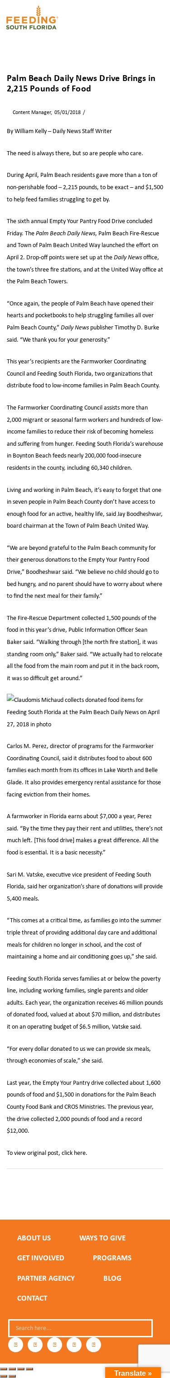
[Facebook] (15, 1344)
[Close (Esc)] (29, 1369)
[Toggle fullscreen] (12, 1369)
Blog (112, 1278)
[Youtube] (93, 1344)
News (93, 112)
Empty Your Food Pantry (44, 1183)
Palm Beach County (31, 1191)
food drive (147, 1183)
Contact (32, 1298)
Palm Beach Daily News (88, 1191)
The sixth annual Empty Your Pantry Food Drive (66, 221)
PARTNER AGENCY (46, 1278)
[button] (159, 21)
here (80, 1153)
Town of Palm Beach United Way (59, 245)
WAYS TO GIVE (102, 1238)
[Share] (20, 1369)
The (60, 233)
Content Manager (29, 112)
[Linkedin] (74, 1344)
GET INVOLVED (40, 1258)
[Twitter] (54, 1344)
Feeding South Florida (64, 373)
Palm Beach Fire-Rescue (128, 233)
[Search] (142, 1328)
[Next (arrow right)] (12, 1376)
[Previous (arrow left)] (3, 1376)
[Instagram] (35, 1344)
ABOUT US (34, 1238)
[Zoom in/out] (3, 1369)
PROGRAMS (112, 1258)
